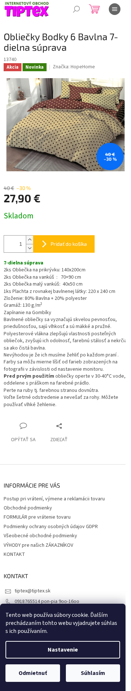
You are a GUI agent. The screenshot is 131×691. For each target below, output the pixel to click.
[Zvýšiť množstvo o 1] (29, 240)
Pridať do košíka (69, 244)
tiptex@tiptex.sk (33, 591)
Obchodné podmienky (28, 508)
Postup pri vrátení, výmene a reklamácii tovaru (54, 499)
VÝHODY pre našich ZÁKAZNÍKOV (38, 545)
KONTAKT (14, 554)
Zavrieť (72, 425)
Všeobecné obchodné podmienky (40, 535)
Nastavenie (63, 650)
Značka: (74, 66)
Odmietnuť (33, 673)
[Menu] (114, 9)
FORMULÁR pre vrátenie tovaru (37, 517)
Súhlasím (93, 673)
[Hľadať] (76, 9)
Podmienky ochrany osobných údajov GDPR (51, 526)
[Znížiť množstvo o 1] (29, 248)
